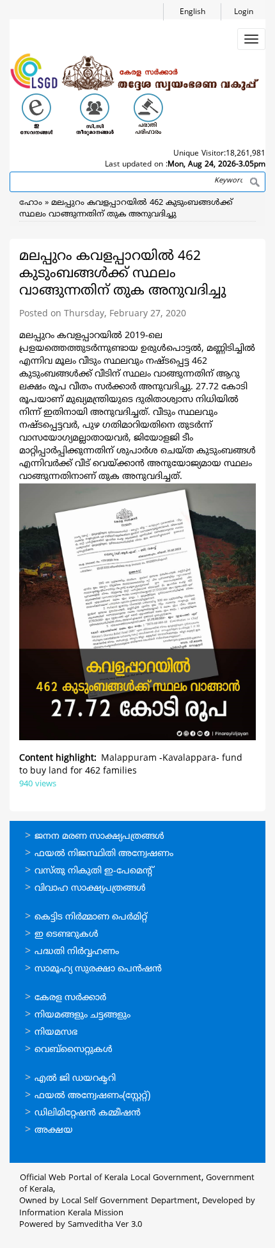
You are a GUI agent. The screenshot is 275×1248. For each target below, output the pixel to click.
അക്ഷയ (54, 1130)
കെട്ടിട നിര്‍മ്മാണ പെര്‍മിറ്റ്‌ (91, 917)
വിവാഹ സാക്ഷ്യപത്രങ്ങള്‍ (90, 888)
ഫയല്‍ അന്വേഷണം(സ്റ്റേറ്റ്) (92, 1095)
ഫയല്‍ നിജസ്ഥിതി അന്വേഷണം (104, 853)
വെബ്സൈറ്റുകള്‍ (74, 1049)
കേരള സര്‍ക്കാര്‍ (70, 998)
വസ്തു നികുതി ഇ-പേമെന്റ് (94, 871)
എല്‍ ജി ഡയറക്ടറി (75, 1078)
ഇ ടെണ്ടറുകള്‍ (66, 934)
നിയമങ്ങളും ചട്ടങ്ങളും (82, 1015)
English (192, 12)
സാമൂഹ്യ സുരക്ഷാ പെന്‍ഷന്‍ (98, 969)
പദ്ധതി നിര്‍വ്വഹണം (77, 951)
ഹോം (30, 203)
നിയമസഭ (56, 1032)
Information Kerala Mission (71, 1213)
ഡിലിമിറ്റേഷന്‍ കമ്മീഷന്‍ (88, 1113)
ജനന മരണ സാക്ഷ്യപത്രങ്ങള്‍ (99, 836)
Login (243, 12)
